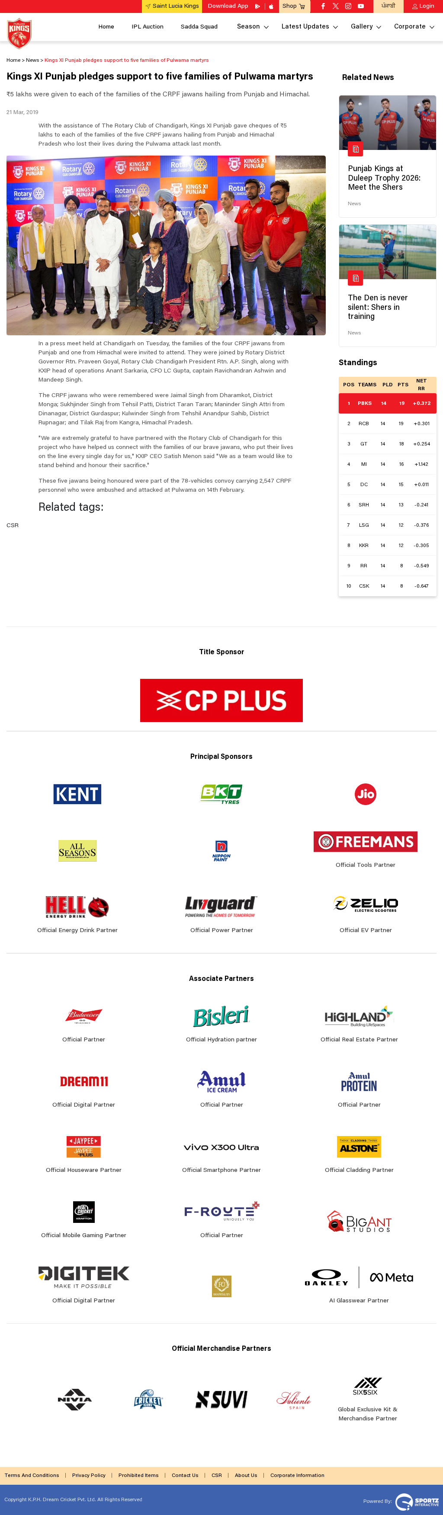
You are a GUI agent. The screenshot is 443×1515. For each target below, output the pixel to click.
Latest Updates (305, 27)
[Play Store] (258, 6)
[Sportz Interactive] (416, 1502)
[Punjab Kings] (19, 33)
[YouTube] (361, 7)
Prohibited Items (139, 1475)
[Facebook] (323, 7)
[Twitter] (336, 7)
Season (248, 27)
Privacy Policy (89, 1475)
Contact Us (185, 1475)
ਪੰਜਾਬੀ (388, 6)
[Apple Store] (272, 6)
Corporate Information (297, 1475)
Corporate (410, 27)
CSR (217, 1475)
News (354, 204)
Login (427, 6)
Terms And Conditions (31, 1475)
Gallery (361, 27)
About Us (246, 1475)
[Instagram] (348, 7)
